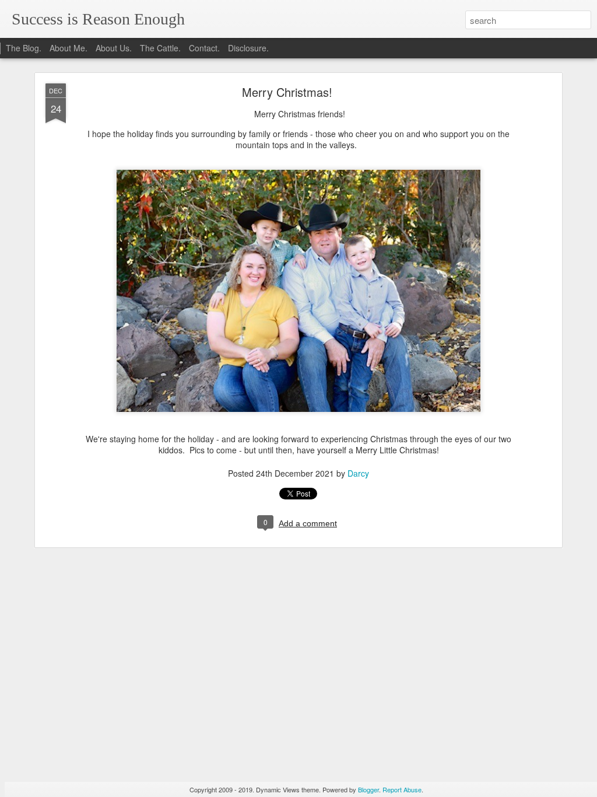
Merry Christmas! (287, 91)
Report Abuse (402, 789)
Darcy (358, 473)
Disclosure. (248, 48)
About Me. (68, 48)
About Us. (114, 48)
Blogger (368, 789)
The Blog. (23, 48)
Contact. (204, 48)
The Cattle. (160, 48)
